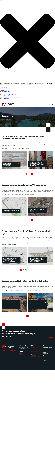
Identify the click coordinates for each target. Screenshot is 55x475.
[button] (27, 41)
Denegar (5, 97)
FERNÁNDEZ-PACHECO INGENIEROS (8, 366)
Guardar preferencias (17, 97)
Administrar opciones (6, 91)
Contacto (50, 336)
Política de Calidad (50, 366)
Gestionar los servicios (6, 92)
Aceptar (1, 97)
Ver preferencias (10, 97)
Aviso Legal (4, 101)
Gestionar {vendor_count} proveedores (9, 94)
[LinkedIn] (22, 353)
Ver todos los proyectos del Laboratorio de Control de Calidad (27, 319)
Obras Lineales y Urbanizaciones (45, 353)
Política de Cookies (5, 98)
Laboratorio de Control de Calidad (47, 360)
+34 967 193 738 (35, 347)
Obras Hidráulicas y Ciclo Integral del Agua (47, 356)
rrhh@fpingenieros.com (35, 356)
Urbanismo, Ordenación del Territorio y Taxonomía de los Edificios (48, 349)
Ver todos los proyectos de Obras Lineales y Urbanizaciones (27, 223)
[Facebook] (20, 353)
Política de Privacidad (6, 99)
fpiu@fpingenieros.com (35, 351)
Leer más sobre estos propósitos (8, 95)
